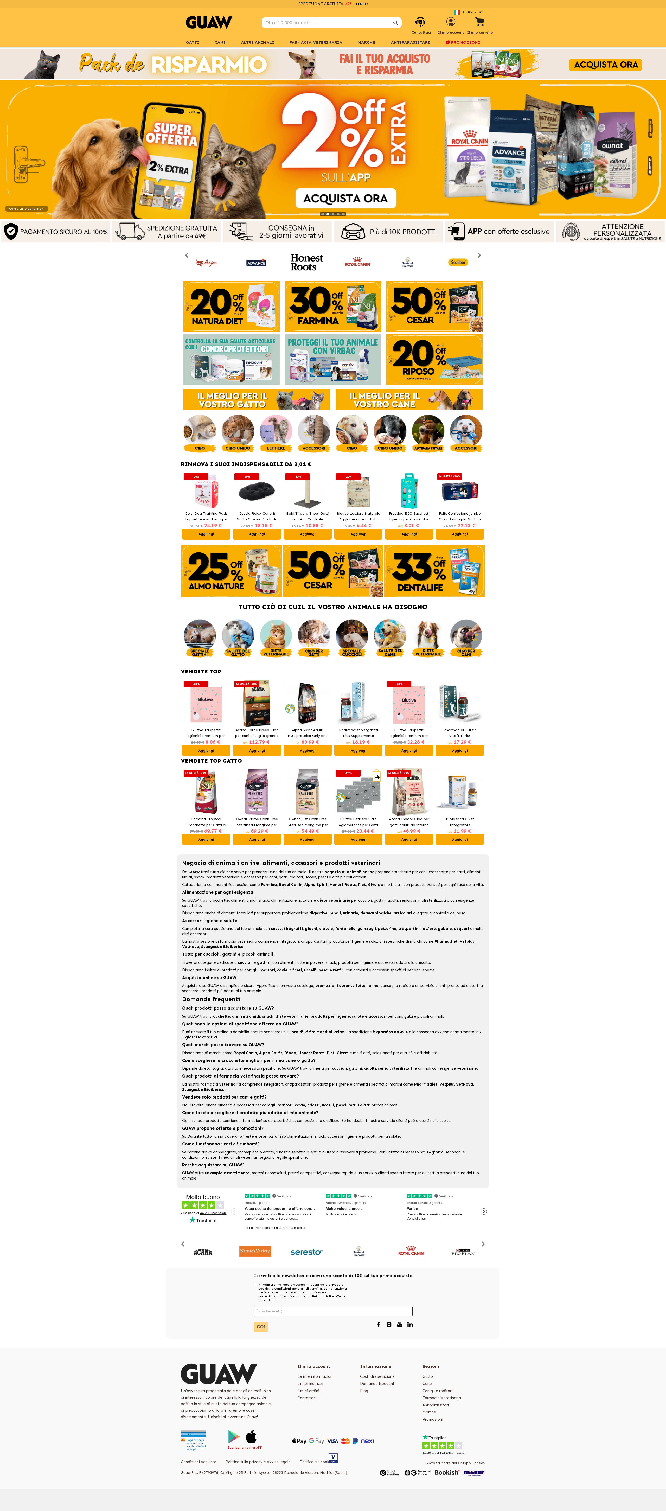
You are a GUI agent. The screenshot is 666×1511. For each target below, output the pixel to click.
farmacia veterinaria (238, 941)
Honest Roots (343, 884)
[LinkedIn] (410, 1325)
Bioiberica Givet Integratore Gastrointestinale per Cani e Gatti (459, 822)
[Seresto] (307, 1251)
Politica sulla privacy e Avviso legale (258, 1461)
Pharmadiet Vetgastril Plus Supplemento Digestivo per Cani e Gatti (358, 733)
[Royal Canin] (357, 262)
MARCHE (366, 42)
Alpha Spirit (316, 884)
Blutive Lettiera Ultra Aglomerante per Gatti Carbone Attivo (358, 822)
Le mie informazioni (315, 1376)
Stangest (210, 946)
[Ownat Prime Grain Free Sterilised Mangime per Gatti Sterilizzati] (257, 792)
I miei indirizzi (310, 1383)
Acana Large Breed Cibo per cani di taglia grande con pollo (257, 733)
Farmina (269, 884)
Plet (362, 884)
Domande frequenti (377, 1383)
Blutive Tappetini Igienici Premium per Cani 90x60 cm (409, 733)
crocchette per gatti (447, 872)
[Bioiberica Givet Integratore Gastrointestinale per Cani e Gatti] (460, 792)
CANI (220, 42)
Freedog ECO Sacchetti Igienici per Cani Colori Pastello (358, 516)
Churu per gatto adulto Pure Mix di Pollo (460, 516)
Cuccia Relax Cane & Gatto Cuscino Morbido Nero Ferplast (206, 516)
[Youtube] (399, 1325)
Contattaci (307, 1397)
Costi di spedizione (377, 1376)
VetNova (190, 946)
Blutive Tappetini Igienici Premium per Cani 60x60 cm (206, 733)
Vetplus (467, 941)
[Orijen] (206, 262)
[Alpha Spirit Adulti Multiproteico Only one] (308, 703)
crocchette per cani (409, 872)
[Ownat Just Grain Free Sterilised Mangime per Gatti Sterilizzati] (308, 792)
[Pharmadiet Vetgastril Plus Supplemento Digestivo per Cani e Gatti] (358, 703)
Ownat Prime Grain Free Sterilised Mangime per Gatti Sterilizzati (257, 822)
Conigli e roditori (437, 1390)
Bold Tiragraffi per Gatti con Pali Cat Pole (256, 516)
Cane (427, 1383)
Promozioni (465, 42)
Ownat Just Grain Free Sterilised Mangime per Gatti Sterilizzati (308, 822)
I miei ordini (308, 1390)
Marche (429, 1412)
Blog (364, 1390)
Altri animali (257, 42)
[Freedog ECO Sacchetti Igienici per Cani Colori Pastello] (358, 491)
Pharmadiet (446, 941)
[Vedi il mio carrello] (480, 22)
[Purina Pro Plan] (463, 1251)
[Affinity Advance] (256, 262)
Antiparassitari (410, 42)
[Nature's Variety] (255, 1251)
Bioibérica (233, 946)
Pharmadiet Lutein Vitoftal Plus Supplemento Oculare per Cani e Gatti (460, 733)
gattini (380, 900)
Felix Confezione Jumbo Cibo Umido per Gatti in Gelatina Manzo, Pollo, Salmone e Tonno (409, 516)
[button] (187, 505)
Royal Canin (290, 884)
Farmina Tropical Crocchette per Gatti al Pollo (206, 822)
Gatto (427, 1376)
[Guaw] (209, 22)
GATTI (192, 42)
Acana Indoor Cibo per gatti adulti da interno (409, 822)
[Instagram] (389, 1325)
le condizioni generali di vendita (296, 1288)
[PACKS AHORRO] (333, 64)
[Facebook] (378, 1325)
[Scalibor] (458, 262)
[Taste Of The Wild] (408, 262)
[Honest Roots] (307, 262)
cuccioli (365, 900)
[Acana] (203, 1251)
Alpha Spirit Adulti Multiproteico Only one (308, 733)
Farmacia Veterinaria (316, 42)
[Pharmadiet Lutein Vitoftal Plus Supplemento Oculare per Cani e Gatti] (460, 703)
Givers (374, 884)
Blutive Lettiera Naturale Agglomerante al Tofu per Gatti (307, 516)
